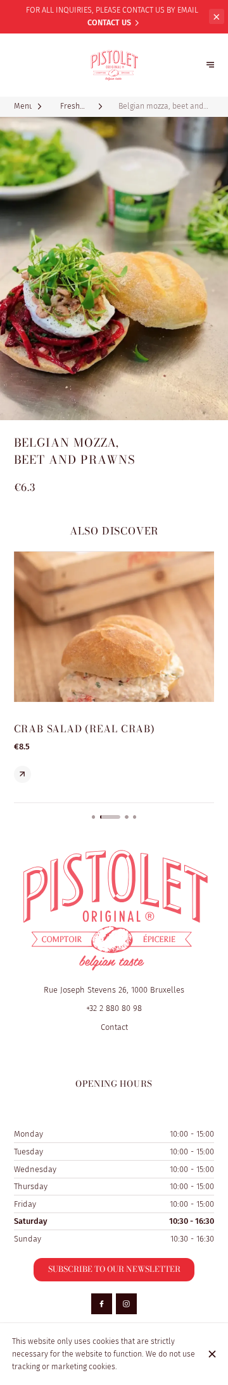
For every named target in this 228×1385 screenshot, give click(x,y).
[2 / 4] (110, 817)
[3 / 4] (127, 817)
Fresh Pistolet (69, 106)
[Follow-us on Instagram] (126, 1303)
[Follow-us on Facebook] (101, 1303)
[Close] (212, 1354)
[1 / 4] (94, 817)
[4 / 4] (135, 817)
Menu (23, 106)
